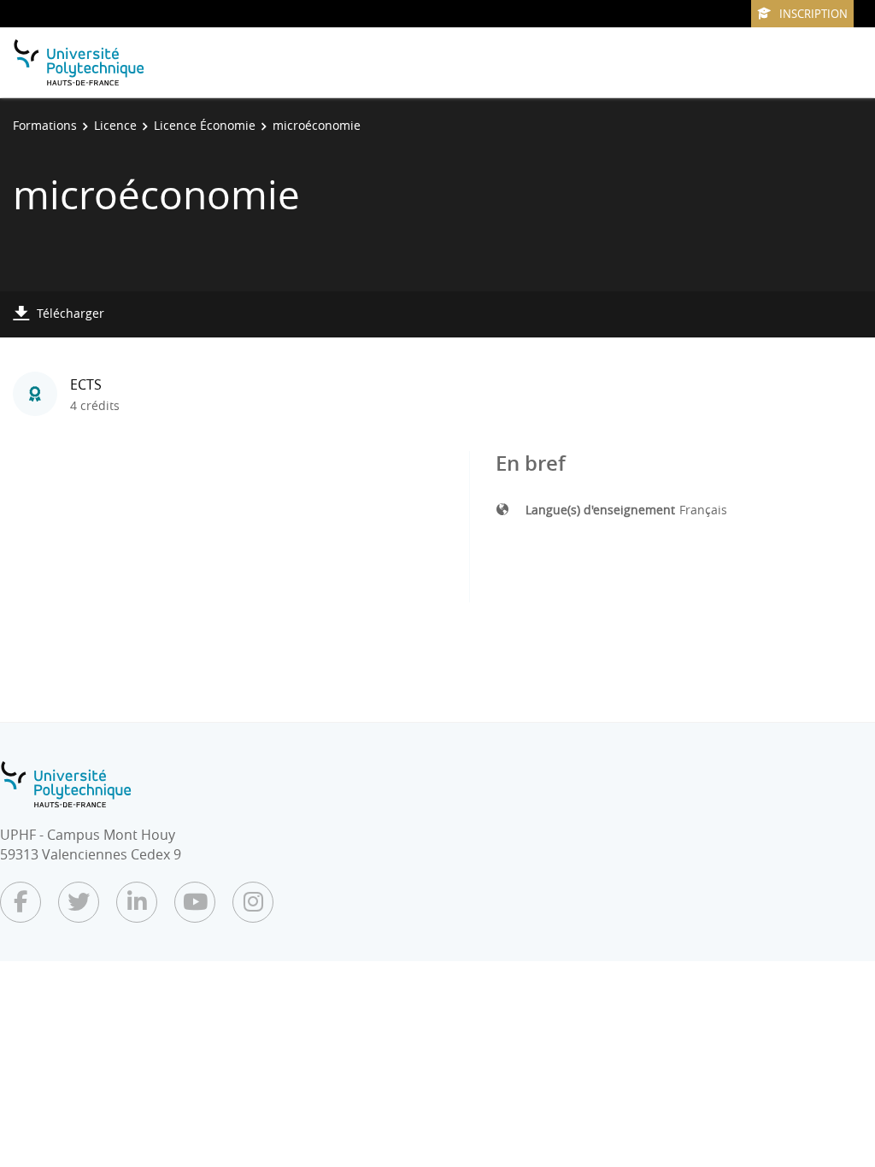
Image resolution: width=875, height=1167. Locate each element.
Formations (45, 125)
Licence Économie (204, 125)
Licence (115, 125)
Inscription (813, 13)
